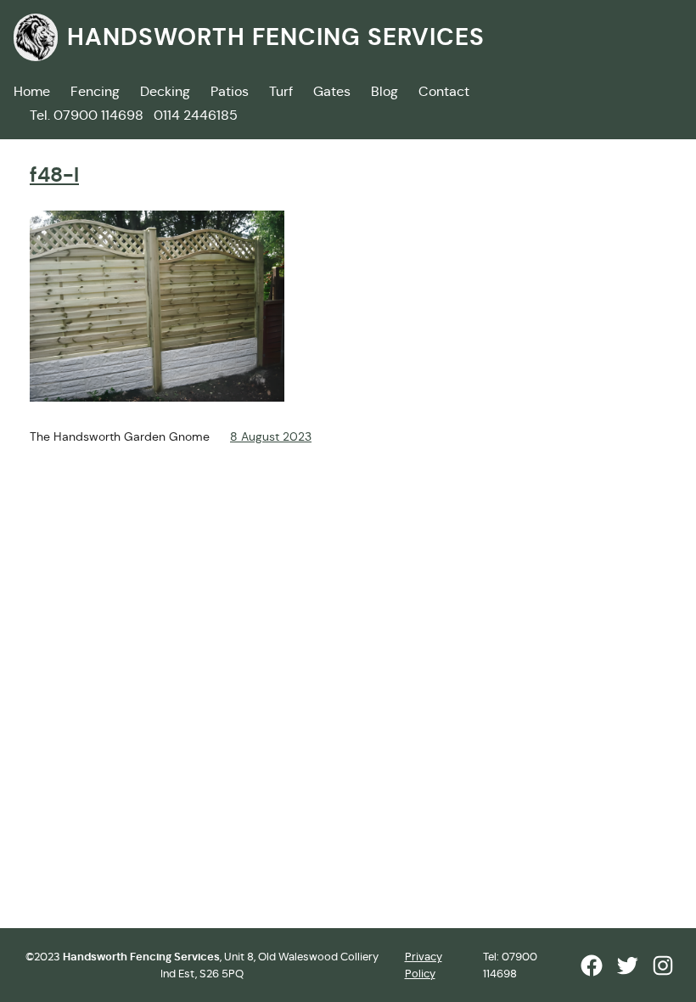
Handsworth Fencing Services (276, 37)
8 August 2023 (271, 436)
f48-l (54, 175)
